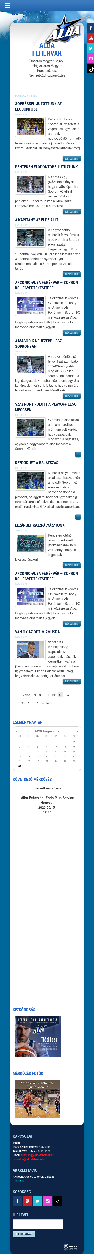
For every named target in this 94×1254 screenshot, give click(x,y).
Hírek (33, 95)
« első (25, 695)
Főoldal (20, 95)
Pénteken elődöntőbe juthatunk (46, 166)
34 (67, 695)
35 (23, 703)
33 (60, 695)
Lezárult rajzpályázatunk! (40, 525)
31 (47, 695)
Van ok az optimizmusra (37, 632)
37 (36, 703)
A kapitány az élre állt (36, 219)
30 (40, 695)
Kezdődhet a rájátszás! (37, 462)
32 (54, 695)
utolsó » (45, 703)
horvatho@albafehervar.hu (29, 1159)
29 (34, 695)
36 (29, 703)
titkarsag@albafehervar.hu (37, 1155)
